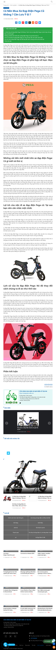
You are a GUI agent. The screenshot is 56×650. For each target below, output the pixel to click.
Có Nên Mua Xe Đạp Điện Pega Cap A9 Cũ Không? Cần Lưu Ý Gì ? (24, 488)
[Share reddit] (33, 23)
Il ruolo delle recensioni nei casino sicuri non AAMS (27, 609)
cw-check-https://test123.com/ (9, 554)
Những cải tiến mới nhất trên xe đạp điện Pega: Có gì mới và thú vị (21, 35)
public (24, 550)
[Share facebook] (16, 23)
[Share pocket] (36, 23)
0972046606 (34, 638)
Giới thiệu (48, 645)
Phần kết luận (8, 41)
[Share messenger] (40, 23)
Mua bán (21, 425)
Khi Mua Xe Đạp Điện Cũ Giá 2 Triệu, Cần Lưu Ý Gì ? (19, 504)
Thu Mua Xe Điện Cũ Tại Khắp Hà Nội (40, 636)
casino (41, 605)
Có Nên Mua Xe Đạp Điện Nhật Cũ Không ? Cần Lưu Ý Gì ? (45, 498)
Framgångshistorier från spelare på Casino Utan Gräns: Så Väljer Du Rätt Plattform (10, 574)
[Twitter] (20, 403)
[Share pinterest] (23, 23)
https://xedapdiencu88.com (26, 393)
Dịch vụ (21, 645)
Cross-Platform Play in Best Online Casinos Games (27, 590)
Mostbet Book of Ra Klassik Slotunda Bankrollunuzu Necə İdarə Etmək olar (45, 610)
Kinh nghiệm (13, 5)
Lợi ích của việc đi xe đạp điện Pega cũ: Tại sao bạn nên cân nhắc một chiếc (23, 37)
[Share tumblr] (29, 23)
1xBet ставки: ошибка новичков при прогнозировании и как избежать (45, 556)
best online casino (9, 605)
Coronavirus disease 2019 (27, 553)
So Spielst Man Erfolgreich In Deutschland (10, 590)
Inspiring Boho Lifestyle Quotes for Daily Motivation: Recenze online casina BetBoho (10, 611)
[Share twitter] (19, 23)
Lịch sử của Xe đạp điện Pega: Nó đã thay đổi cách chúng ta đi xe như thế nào (24, 39)
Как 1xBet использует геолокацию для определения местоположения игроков (45, 592)
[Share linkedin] (26, 23)
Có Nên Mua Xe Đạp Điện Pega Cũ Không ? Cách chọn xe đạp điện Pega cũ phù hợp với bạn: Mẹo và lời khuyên (27, 33)
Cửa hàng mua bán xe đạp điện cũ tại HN (33, 391)
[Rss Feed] (15, 637)
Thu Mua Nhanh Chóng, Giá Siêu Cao (40, 640)
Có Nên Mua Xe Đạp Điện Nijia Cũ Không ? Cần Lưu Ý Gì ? (19, 498)
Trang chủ (6, 5)
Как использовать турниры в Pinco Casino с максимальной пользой (45, 573)
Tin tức (6, 550)
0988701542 (12, 644)
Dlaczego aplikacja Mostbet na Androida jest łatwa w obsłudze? (27, 573)
